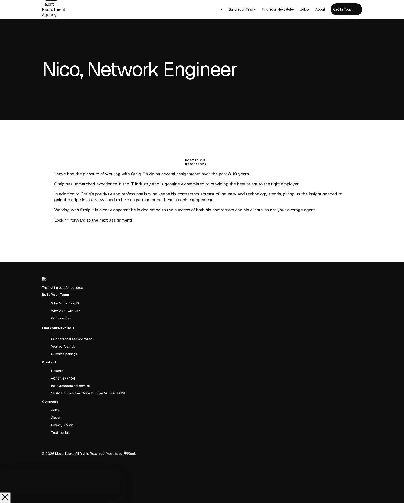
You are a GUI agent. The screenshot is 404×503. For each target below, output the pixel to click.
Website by (115, 454)
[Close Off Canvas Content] (5, 497)
